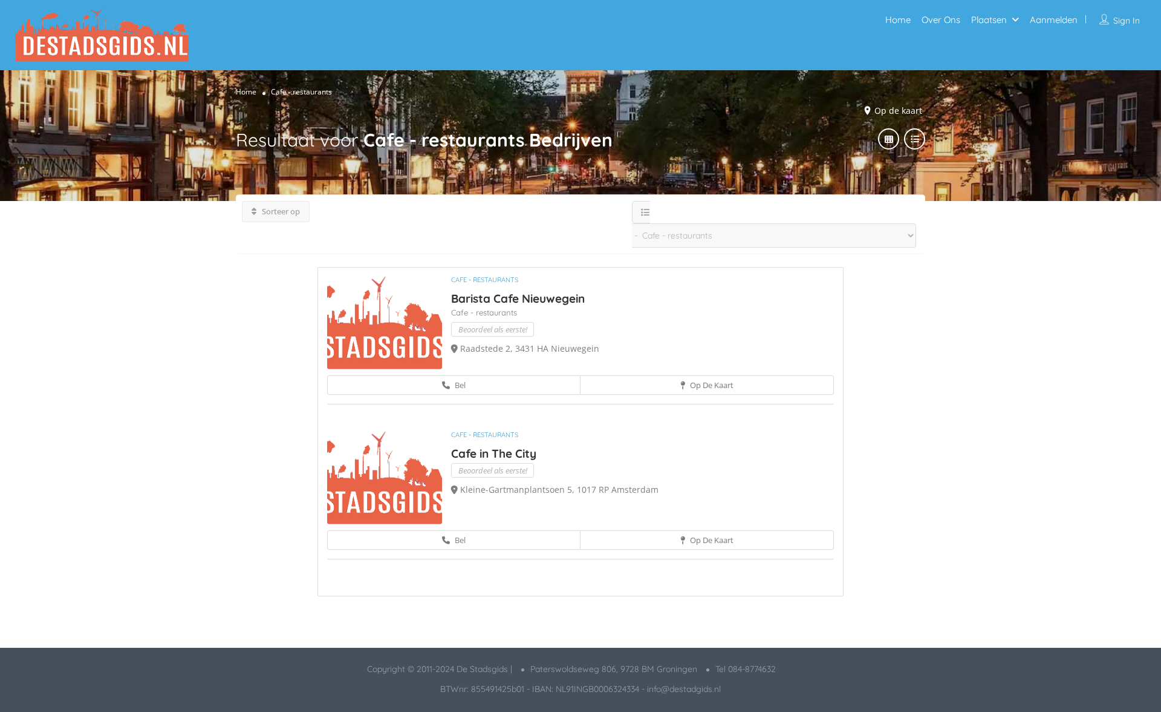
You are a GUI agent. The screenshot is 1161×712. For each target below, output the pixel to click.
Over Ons (941, 19)
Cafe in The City (493, 453)
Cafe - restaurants (484, 279)
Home (898, 19)
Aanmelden (1054, 19)
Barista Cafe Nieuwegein (518, 298)
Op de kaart (710, 385)
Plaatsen (989, 19)
